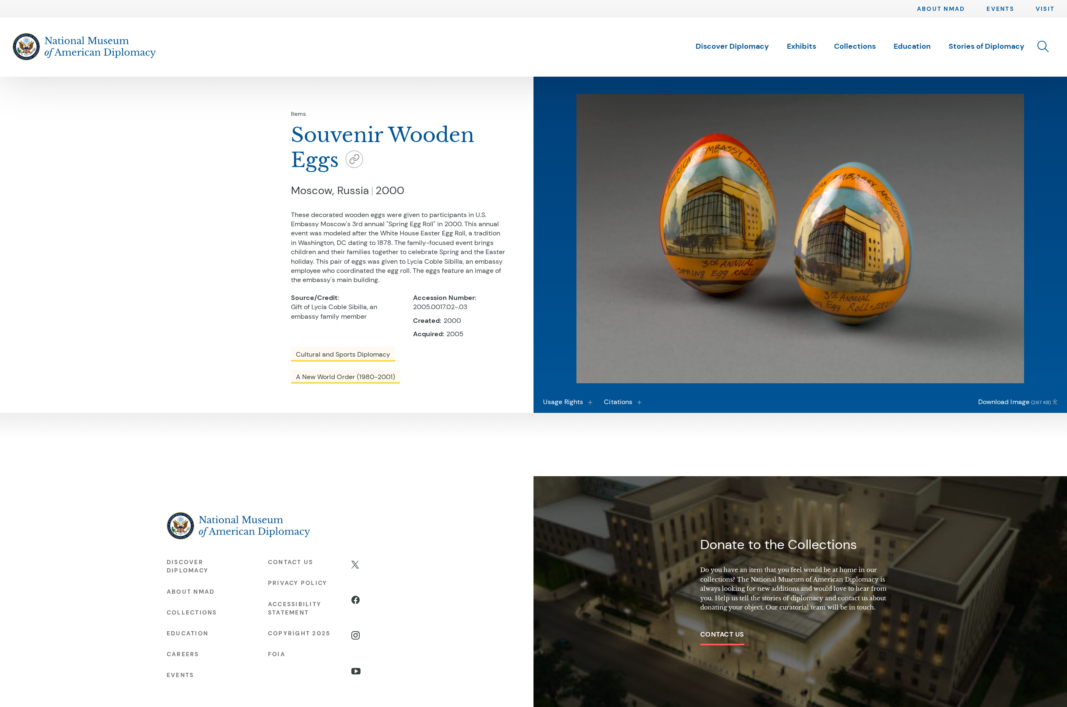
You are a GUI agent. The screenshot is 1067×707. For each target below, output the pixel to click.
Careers (183, 654)
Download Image (1014, 401)
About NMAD (941, 8)
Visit (1045, 8)
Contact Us (722, 634)
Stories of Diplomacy (986, 46)
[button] (1043, 46)
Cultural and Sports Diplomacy (343, 354)
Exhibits (801, 46)
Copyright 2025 (299, 633)
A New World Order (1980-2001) (345, 376)
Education (912, 46)
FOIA (277, 654)
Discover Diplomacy (732, 46)
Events (1000, 8)
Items (298, 113)
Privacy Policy (297, 583)
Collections (855, 46)
